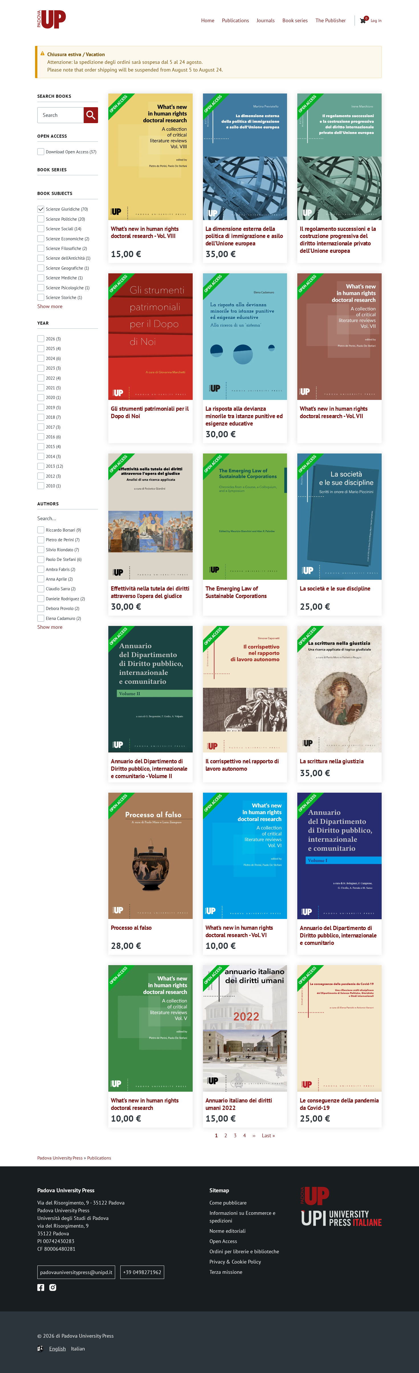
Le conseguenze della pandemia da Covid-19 (339, 1104)
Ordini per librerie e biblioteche (244, 1251)
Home (207, 20)
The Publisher (331, 20)
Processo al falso (131, 927)
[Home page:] (51, 20)
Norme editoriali (228, 1231)
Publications (235, 20)
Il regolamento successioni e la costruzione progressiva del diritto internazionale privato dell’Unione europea (338, 240)
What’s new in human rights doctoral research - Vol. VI (239, 931)
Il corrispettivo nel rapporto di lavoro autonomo (242, 764)
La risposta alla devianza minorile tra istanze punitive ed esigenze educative (244, 416)
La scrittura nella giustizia (331, 761)
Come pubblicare (228, 1202)
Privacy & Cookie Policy (235, 1261)
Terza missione (226, 1272)
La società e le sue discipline (335, 588)
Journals (266, 20)
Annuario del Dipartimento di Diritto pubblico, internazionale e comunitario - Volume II (149, 768)
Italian (78, 1348)
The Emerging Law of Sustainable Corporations (236, 592)
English (57, 1348)
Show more (49, 306)
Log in (376, 20)
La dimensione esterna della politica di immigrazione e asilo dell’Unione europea (244, 236)
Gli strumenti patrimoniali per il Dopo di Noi (150, 412)
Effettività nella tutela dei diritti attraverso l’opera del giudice (150, 592)
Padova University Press (60, 1158)
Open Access (223, 1241)
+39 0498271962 (142, 1272)
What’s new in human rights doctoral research (145, 1104)
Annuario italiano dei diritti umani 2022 (239, 1104)
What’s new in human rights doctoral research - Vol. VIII (145, 232)
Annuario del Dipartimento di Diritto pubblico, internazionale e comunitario (338, 935)
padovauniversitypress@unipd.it (76, 1272)
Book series (295, 20)
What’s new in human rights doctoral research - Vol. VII (334, 412)
